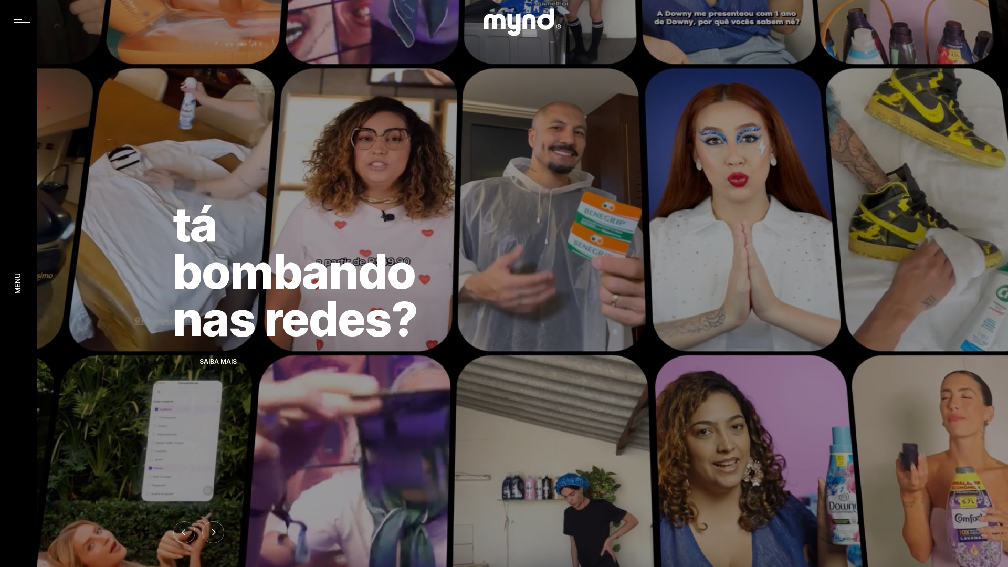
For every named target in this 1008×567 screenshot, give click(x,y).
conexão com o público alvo (307, 272)
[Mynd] (522, 22)
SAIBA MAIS (218, 361)
